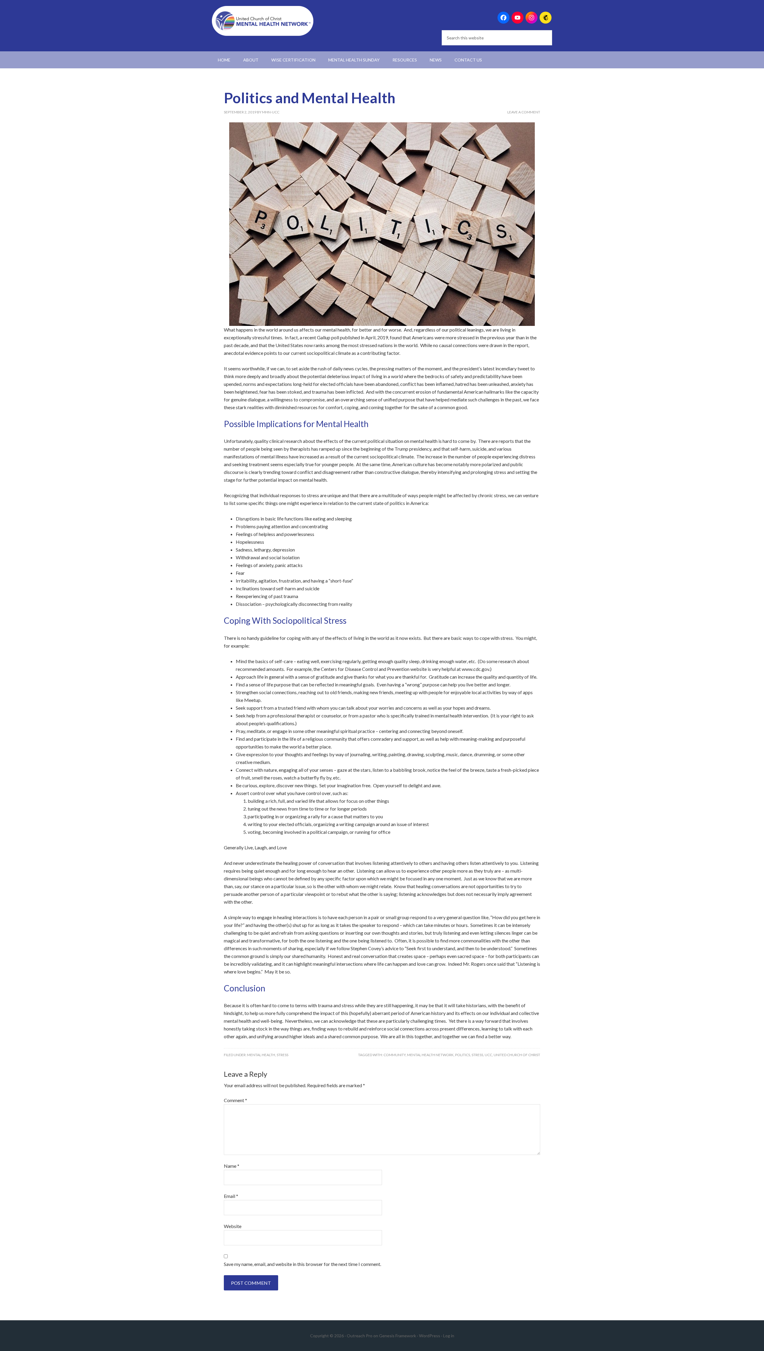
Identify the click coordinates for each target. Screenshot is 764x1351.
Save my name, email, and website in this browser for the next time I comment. (302, 1264)
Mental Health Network (430, 1055)
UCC (488, 1055)
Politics (462, 1055)
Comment (235, 1100)
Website (232, 1226)
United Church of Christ (517, 1055)
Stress (282, 1055)
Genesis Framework (397, 1335)
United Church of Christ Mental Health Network (262, 21)
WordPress (429, 1335)
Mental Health (261, 1055)
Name (231, 1166)
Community (394, 1055)
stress (477, 1055)
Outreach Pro (359, 1335)
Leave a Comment (523, 112)
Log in (448, 1335)
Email (231, 1196)
